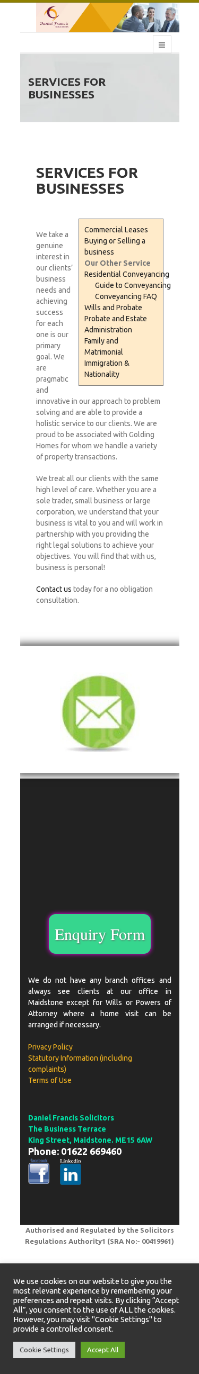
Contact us (54, 589)
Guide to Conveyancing (133, 285)
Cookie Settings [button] (44, 1349)
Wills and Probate (113, 307)
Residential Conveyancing (126, 274)
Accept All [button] (102, 1349)
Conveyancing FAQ (126, 296)
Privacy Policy (50, 1047)
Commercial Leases (116, 229)
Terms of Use (50, 1080)
